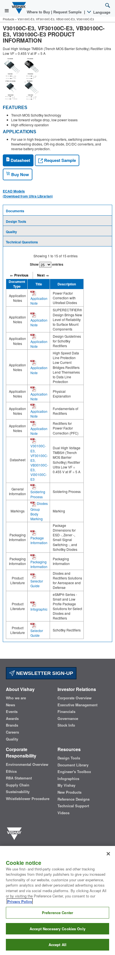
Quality (11, 231)
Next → (43, 275)
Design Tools (16, 221)
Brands (12, 725)
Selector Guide (36, 583)
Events (12, 711)
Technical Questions (22, 242)
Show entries (46, 264)
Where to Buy (39, 12)
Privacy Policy (19, 901)
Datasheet (19, 160)
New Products (70, 792)
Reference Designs (74, 799)
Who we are (16, 697)
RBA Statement (19, 778)
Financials (66, 711)
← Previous (19, 275)
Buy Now (19, 174)
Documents (15, 210)
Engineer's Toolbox (74, 771)
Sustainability (18, 791)
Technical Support (73, 805)
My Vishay (66, 785)
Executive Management (77, 704)
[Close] (108, 854)
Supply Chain (17, 785)
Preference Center (57, 912)
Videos (64, 812)
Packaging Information (38, 564)
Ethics (11, 771)
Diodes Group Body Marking (39, 511)
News (10, 704)
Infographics (68, 778)
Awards (12, 718)
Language (101, 12)
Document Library (73, 765)
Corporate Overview (75, 697)
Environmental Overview (27, 764)
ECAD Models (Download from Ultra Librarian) (28, 194)
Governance (68, 718)
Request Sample (59, 160)
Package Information (38, 540)
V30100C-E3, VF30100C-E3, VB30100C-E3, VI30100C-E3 (39, 462)
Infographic (38, 609)
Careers (12, 732)
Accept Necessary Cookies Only (57, 928)
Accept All (57, 944)
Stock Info (66, 725)
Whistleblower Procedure (27, 798)
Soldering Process (37, 494)
